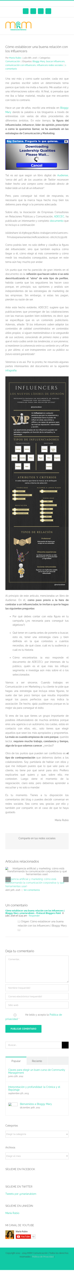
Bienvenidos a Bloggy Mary (36, 1104)
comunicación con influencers (20, 65)
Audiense (62, 175)
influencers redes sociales (50, 65)
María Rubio (12, 1213)
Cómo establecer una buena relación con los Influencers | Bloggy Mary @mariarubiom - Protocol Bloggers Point (34, 911)
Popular (16, 1061)
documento (56, 220)
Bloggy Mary (39, 61)
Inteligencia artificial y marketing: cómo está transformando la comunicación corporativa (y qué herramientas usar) (34, 883)
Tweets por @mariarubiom (20, 1193)
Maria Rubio (15, 58)
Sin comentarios (32, 890)
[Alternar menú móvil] (67, 24)
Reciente (37, 1061)
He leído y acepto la (33, 1016)
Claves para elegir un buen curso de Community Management (36, 1071)
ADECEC (59, 216)
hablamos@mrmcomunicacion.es (44, 3)
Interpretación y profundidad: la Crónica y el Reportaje (34, 1088)
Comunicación (12, 61)
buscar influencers (55, 61)
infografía (11, 370)
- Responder (33, 915)
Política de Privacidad (43, 1256)
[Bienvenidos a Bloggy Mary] (13, 1104)
